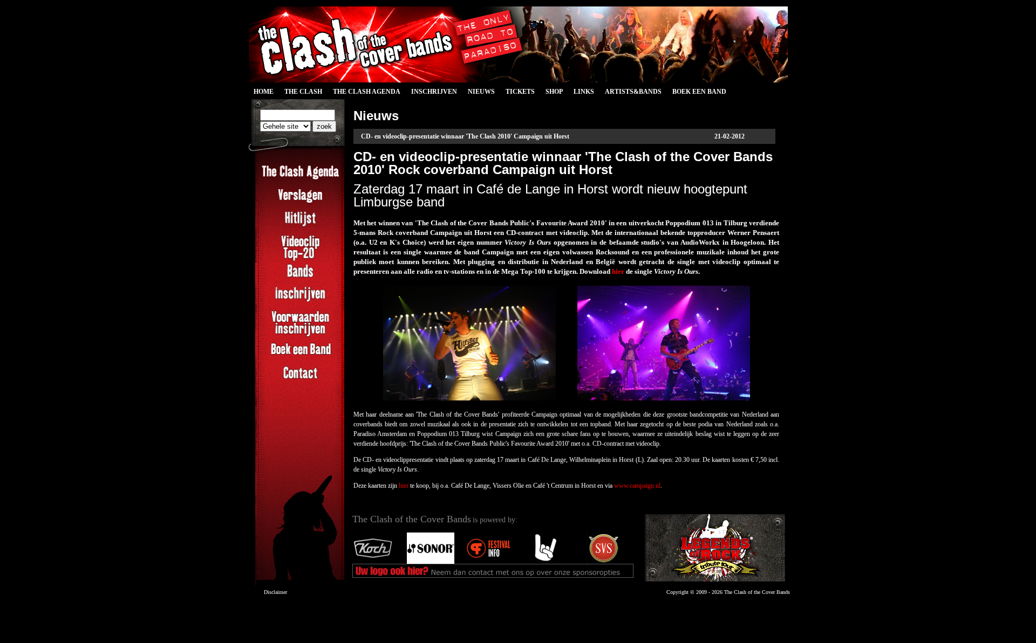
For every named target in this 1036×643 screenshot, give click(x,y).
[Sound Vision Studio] (604, 561)
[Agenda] (300, 178)
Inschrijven (434, 91)
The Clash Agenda (366, 91)
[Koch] (373, 561)
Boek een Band (699, 91)
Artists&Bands (633, 91)
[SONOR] (431, 561)
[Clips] (300, 260)
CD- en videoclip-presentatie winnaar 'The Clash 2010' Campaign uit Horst (465, 136)
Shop (554, 91)
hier (618, 271)
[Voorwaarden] (300, 335)
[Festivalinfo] (488, 561)
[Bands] (300, 277)
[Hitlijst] (300, 225)
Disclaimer (275, 592)
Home (264, 91)
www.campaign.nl (637, 485)
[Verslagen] (300, 201)
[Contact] (300, 379)
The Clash (300, 93)
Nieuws (481, 91)
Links (584, 91)
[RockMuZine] (546, 561)
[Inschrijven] (300, 300)
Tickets (520, 91)
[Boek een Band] (300, 355)
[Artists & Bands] (715, 548)
